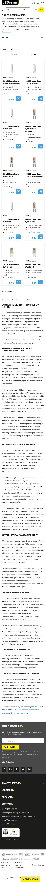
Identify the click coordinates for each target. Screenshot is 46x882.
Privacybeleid (7, 754)
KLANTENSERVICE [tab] (11, 783)
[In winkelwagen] (18, 98)
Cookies (41, 865)
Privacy (34, 865)
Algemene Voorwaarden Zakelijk (5, 865)
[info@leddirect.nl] (2, 824)
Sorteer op (6, 55)
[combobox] (18, 9)
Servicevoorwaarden (24, 754)
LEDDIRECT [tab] (8, 790)
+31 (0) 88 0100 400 (10, 820)
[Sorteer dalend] (35, 54)
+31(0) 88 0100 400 (10, 809)
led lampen (23, 710)
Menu (3, 10)
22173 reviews (15, 839)
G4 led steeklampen (19, 713)
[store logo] (10, 2)
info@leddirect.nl (10, 824)
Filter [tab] (5, 38)
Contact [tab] (7, 804)
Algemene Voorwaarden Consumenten (20, 865)
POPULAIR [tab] (7, 797)
